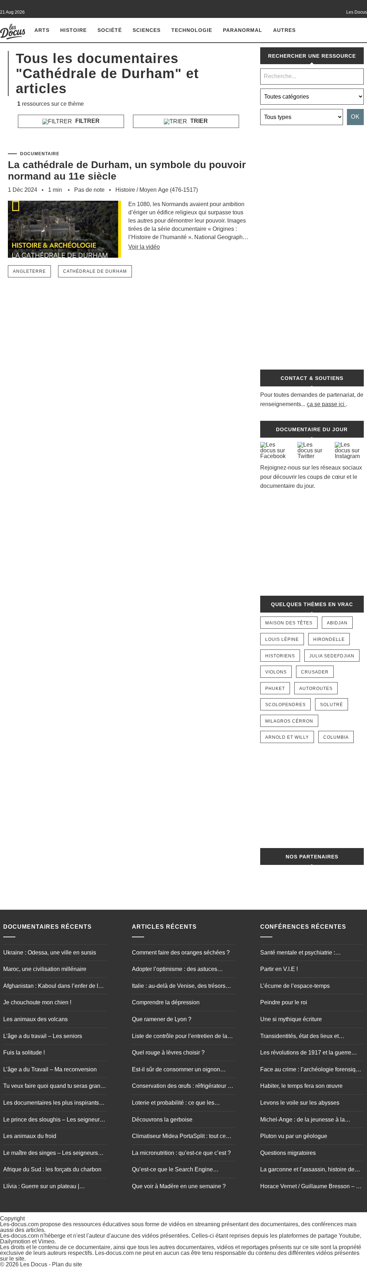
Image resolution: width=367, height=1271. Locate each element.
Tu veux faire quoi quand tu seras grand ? (53, 1087)
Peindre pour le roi (283, 1002)
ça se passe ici (325, 404)
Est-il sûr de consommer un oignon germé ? (176, 1070)
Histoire (73, 30)
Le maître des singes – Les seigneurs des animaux (50, 1154)
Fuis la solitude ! (24, 1052)
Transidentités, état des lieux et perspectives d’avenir (299, 1037)
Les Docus (33, 1264)
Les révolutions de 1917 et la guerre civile (305, 1053)
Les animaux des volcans (35, 1019)
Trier (198, 121)
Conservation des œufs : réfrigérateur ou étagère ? (183, 1087)
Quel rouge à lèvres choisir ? (168, 1052)
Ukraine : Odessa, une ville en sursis (49, 952)
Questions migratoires (288, 1153)
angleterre (29, 271)
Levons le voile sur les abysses (299, 1103)
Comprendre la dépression (166, 1002)
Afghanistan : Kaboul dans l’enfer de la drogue (52, 987)
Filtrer (87, 121)
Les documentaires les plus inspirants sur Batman (51, 1104)
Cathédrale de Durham (95, 271)
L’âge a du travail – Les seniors (42, 1036)
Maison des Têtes (289, 622)
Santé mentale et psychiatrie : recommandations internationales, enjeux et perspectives (303, 953)
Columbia (336, 737)
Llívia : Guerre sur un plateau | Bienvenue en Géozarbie (41, 1187)
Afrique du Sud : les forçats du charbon (52, 1169)
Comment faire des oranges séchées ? (181, 952)
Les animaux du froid (29, 1136)
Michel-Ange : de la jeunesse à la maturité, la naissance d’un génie (302, 1120)
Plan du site (67, 1264)
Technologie (191, 30)
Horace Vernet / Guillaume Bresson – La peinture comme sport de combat (311, 1187)
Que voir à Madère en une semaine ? (179, 1186)
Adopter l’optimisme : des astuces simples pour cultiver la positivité (174, 970)
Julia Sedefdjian (331, 655)
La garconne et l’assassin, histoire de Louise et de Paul (307, 1170)
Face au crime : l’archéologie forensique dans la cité (311, 1070)
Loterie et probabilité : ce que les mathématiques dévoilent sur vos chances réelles (173, 1104)
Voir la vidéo (144, 247)
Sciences (147, 30)
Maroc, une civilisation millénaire (44, 969)
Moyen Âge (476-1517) (168, 190)
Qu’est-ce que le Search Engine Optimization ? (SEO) (172, 1170)
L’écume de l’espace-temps (295, 986)
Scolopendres (285, 704)
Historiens (280, 655)
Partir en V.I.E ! (279, 969)
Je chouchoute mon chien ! (37, 1002)
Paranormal (242, 30)
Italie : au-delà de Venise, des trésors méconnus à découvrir (178, 987)
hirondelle (329, 639)
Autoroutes (316, 688)
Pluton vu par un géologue (293, 1136)
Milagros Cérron (289, 721)
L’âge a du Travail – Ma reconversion (50, 1069)
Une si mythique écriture (291, 1019)
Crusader (315, 672)
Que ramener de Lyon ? (161, 1019)
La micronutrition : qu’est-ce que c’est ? (181, 1153)
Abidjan (337, 622)
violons (276, 672)
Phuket (275, 688)
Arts (41, 30)
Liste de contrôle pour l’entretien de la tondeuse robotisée (179, 1037)
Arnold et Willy (287, 737)
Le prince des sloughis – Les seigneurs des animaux (53, 1120)
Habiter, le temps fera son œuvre (301, 1086)
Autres (284, 30)
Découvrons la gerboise (162, 1120)
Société (109, 30)
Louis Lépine (282, 639)
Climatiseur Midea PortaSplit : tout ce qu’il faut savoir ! (179, 1137)
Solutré (331, 704)
